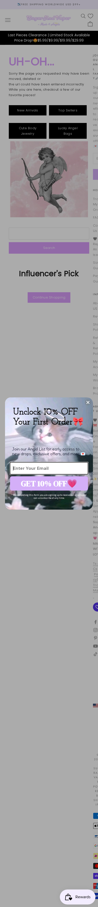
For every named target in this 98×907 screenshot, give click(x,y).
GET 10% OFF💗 (49, 483)
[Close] (88, 402)
